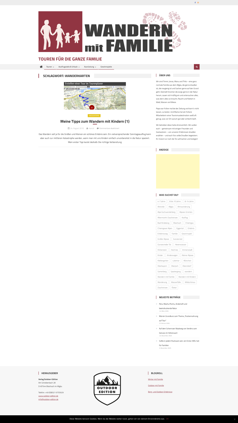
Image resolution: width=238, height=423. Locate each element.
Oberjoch (174, 265)
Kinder (160, 255)
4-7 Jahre (161, 201)
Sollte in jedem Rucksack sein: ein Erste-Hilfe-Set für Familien (179, 343)
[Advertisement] (178, 171)
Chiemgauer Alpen (165, 228)
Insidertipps (94, 115)
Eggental (180, 228)
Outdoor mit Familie (156, 385)
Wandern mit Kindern (187, 276)
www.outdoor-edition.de (48, 395)
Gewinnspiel (187, 233)
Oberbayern (162, 265)
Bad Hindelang (163, 222)
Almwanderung (184, 206)
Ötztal (174, 287)
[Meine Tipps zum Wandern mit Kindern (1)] (94, 96)
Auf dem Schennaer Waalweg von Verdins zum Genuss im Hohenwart (178, 330)
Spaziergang (176, 271)
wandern (188, 271)
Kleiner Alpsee (187, 255)
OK (167, 419)
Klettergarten (163, 260)
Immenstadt (187, 249)
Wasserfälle (176, 282)
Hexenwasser (180, 244)
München (187, 260)
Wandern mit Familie (166, 276)
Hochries (174, 249)
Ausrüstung (89, 66)
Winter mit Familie (155, 379)
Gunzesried (177, 238)
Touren (49, 66)
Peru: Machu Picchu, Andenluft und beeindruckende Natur (173, 306)
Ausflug (185, 217)
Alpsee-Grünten (185, 212)
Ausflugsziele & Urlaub (68, 66)
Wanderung (162, 282)
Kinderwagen (172, 255)
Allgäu (171, 206)
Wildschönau (190, 282)
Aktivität (161, 206)
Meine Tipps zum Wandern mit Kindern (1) (94, 121)
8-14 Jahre (189, 201)
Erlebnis (191, 228)
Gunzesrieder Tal (164, 244)
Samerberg (162, 271)
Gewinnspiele (106, 66)
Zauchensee (162, 287)
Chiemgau (189, 222)
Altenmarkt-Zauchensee (168, 217)
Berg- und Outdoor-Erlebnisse (160, 391)
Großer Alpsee (163, 238)
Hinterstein (162, 249)
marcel (91, 128)
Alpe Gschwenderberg (166, 212)
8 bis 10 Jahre (175, 201)
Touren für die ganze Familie (70, 59)
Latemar (176, 260)
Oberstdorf (186, 265)
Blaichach (177, 222)
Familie (175, 233)
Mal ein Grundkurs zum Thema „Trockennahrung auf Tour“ (178, 318)
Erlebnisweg (163, 233)
